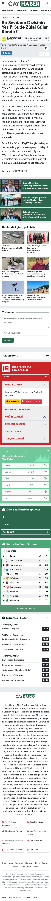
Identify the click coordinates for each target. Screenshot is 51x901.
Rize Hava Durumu (38, 822)
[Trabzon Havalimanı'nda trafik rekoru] (13, 238)
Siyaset (15, 866)
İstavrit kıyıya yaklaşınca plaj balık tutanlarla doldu (36, 297)
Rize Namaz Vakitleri (13, 831)
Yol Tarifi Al (14, 401)
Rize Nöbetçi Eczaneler (9, 823)
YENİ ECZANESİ (13, 431)
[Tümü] (47, 356)
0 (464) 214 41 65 (33, 401)
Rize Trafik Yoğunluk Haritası (37, 832)
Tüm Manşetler (36, 841)
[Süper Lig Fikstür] (47, 618)
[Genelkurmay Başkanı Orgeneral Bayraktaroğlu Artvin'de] (38, 238)
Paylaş (8, 53)
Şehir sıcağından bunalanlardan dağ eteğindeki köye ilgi (36, 274)
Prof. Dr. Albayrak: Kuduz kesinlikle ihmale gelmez (13, 274)
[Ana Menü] (3, 3)
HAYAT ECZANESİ (14, 385)
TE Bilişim (17, 897)
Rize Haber (8, 10)
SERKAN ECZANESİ (15, 424)
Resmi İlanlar (33, 866)
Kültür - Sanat (41, 863)
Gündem (33, 10)
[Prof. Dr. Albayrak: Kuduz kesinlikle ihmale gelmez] (13, 263)
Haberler (6, 18)
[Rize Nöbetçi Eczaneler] (47, 368)
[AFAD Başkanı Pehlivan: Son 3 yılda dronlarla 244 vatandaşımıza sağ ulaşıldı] (13, 287)
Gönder (8, 340)
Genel (16, 18)
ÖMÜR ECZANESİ (14, 417)
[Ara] (46, 3)
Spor (23, 866)
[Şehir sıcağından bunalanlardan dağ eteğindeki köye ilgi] (38, 263)
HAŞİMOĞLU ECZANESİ (17, 409)
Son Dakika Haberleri (13, 850)
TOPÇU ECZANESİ (14, 439)
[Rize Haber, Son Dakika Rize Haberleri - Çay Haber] (24, 3)
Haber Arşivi (35, 850)
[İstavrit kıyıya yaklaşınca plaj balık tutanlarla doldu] (38, 287)
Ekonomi (21, 10)
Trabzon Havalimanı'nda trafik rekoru (12, 248)
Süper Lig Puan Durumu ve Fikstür (13, 842)
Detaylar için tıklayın (25, 608)
